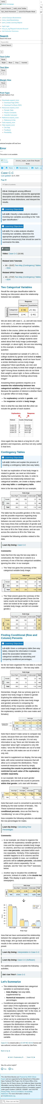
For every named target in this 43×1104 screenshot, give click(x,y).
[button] (7, 130)
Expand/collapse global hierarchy (3, 168)
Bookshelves (23, 168)
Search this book (5, 38)
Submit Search (6, 45)
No (12, 1069)
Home (10, 168)
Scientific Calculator (10, 115)
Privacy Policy (5, 1091)
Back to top (4, 1051)
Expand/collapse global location (41, 167)
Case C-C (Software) (26, 960)
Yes (5, 1069)
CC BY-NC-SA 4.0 (27, 1043)
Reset (3, 59)
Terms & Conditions (17, 1091)
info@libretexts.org (8, 1096)
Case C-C (13, 254)
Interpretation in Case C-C (28, 952)
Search (4, 1101)
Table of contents (10, 184)
